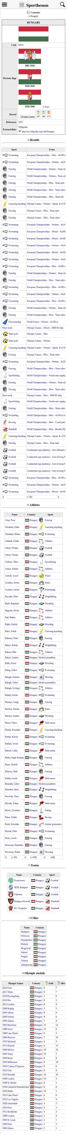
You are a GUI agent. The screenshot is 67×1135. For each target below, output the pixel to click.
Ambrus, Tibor (11, 562)
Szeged (24, 956)
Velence (24, 960)
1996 (4, 1021)
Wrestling (49, 603)
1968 (4, 1049)
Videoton (18, 894)
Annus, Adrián (11, 569)
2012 (4, 1004)
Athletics (49, 541)
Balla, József (10, 663)
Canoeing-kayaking (17, 203)
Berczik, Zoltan (11, 803)
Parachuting (50, 589)
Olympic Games (15, 983)
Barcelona (11, 1025)
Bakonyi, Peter (11, 638)
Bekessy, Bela (11, 771)
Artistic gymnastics (53, 824)
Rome (10, 1058)
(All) (53, 857)
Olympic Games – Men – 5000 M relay (44, 395)
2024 (4, 988)
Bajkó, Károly (11, 624)
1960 (4, 1058)
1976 (4, 1041)
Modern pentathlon (47, 657)
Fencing (12, 169)
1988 (4, 1029)
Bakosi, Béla (10, 652)
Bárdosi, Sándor (12, 716)
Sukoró (24, 952)
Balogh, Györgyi (12, 688)
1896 (4, 1128)
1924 (4, 1107)
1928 (4, 1103)
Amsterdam (12, 1103)
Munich (10, 1045)
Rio (9, 1000)
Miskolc (24, 944)
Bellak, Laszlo (11, 778)
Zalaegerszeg (26, 964)
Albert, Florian (11, 548)
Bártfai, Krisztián (12, 730)
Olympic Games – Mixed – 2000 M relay (45, 328)
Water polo (13, 334)
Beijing (10, 1008)
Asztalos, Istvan (12, 582)
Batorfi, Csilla (11, 750)
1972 (4, 1045)
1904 (4, 1120)
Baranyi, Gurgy (12, 702)
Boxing (48, 817)
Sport (14, 149)
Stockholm (12, 1111)
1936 (4, 1087)
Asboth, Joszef (11, 575)
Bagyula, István (12, 610)
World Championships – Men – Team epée (45, 183)
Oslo (9, 1070)
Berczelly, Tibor (12, 796)
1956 (4, 1062)
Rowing (12, 422)
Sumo (47, 582)
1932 (4, 1095)
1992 (4, 1025)
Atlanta (10, 1021)
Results (34, 140)
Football (12, 450)
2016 (4, 1000)
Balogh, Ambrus (12, 677)
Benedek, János (12, 789)
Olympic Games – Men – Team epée (43, 210)
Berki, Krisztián (12, 824)
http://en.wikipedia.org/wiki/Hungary (38, 131)
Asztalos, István (12, 589)
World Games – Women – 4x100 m (42, 322)
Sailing (48, 810)
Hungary (33, 520)
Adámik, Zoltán (12, 541)
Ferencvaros (19, 880)
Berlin (10, 1091)
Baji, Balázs (10, 617)
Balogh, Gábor (11, 682)
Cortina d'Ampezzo (15, 1066)
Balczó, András (11, 657)
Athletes (35, 505)
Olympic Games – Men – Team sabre (43, 217)
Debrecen (25, 936)
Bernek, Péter (11, 831)
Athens (10, 1012)
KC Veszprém (20, 908)
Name (14, 514)
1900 (4, 1124)
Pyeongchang (13, 996)
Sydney (10, 1016)
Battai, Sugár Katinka (14, 757)
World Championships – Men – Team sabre (46, 190)
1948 (4, 1078)
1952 (4, 1070)
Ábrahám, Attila (12, 527)
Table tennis (50, 723)
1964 (4, 1054)
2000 (4, 1016)
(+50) (29, 497)
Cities (34, 918)
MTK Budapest (21, 887)
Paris (9, 988)
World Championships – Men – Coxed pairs (46, 422)
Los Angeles (12, 1099)
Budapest (25, 931)
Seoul (9, 1029)
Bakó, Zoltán (10, 631)
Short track (7, 328)
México (10, 1049)
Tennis (48, 575)
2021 (4, 992)
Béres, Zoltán (11, 817)
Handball (13, 429)
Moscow (11, 1037)
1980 (4, 1033)
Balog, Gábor (11, 670)
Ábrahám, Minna (12, 534)
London (10, 1004)
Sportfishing (14, 375)
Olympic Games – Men (37, 334)
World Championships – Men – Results (44, 429)
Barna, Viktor (11, 723)
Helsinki (11, 1074)
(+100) (33, 857)
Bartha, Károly (11, 736)
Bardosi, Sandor (12, 709)
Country (31, 514)
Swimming (13, 155)
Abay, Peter (10, 520)
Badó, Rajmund (12, 603)
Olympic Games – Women (38, 340)
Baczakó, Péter (11, 596)
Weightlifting (50, 596)
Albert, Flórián (11, 555)
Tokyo (10, 992)
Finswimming (15, 322)
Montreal (11, 1041)
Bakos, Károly (11, 645)
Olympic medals (35, 973)
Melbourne (12, 1062)
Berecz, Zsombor (12, 810)
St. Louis (11, 1120)
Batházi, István (11, 743)
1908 (4, 1116)
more (47, 106)
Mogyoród (26, 948)
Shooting (49, 677)
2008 (4, 1008)
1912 (4, 1111)
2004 (4, 1012)
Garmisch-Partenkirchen (18, 1087)
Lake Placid (12, 1033)
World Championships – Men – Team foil (45, 197)
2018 (4, 996)
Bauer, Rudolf (11, 764)
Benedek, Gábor (12, 784)
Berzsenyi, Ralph (12, 852)
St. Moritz (11, 1083)
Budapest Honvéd (22, 901)
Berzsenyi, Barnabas (14, 845)
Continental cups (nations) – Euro (42, 450)
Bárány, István (11, 695)
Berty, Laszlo (11, 838)
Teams (35, 865)
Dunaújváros (26, 940)
